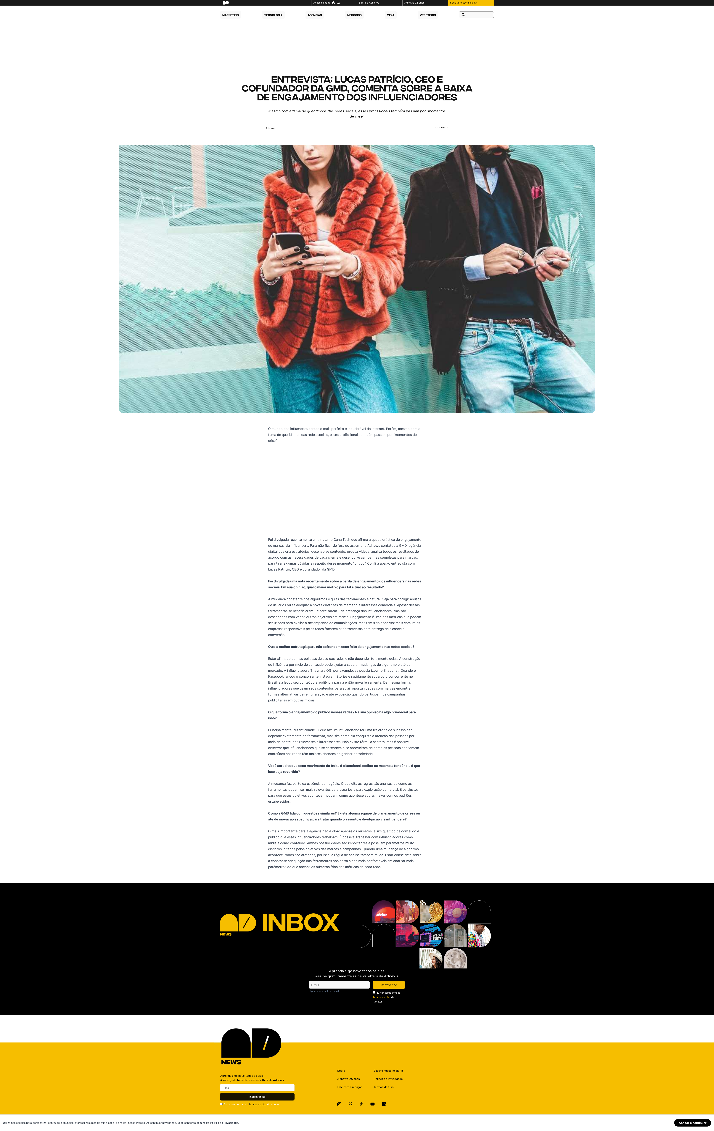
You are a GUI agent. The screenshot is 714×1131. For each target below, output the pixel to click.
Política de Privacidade (388, 1079)
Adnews (271, 128)
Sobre (341, 1071)
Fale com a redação (349, 1087)
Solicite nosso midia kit (388, 1071)
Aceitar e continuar (693, 1123)
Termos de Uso (381, 997)
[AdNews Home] (225, 3)
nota (324, 540)
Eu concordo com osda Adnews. (386, 997)
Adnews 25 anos (348, 1079)
